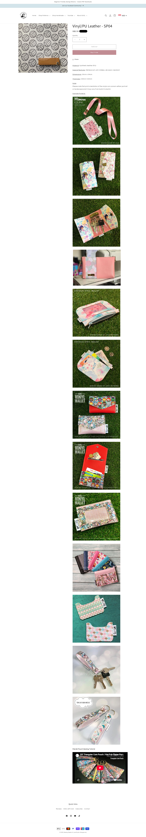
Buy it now (94, 52)
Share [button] (76, 59)
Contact (87, 809)
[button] (44, 15)
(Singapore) (83, 832)
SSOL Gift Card (68, 809)
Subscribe (79, 809)
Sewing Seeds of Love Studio (72, 832)
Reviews (59, 809)
